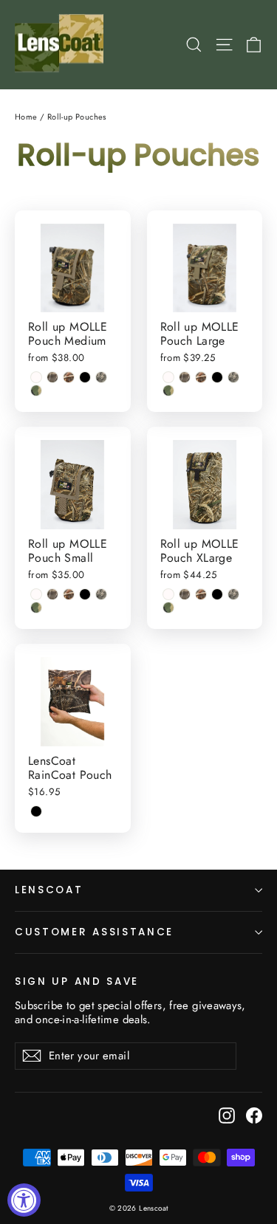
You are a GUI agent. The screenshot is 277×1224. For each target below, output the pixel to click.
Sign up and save (77, 981)
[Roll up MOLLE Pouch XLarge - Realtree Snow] (168, 594)
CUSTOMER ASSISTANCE (94, 932)
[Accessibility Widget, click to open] (24, 1200)
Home (26, 117)
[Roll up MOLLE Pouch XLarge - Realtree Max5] (201, 594)
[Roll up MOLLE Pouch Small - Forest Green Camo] (36, 607)
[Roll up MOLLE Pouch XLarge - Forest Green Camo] (168, 607)
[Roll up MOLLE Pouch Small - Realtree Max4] (52, 594)
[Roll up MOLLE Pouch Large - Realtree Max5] (201, 377)
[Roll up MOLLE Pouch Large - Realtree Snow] (168, 377)
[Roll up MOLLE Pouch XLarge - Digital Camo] (233, 594)
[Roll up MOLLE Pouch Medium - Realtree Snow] (36, 377)
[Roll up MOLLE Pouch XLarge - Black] (217, 594)
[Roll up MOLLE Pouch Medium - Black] (85, 377)
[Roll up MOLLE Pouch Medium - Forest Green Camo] (36, 390)
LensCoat (49, 890)
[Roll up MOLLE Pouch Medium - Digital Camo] (101, 377)
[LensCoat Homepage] (62, 44)
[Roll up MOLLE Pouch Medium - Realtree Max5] (69, 377)
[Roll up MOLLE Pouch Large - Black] (217, 377)
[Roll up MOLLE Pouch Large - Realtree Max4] (184, 377)
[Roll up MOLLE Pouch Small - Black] (85, 594)
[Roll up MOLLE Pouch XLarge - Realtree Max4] (184, 594)
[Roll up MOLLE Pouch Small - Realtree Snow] (36, 594)
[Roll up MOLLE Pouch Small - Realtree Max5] (69, 594)
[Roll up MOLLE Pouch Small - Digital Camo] (101, 594)
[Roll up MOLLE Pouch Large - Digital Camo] (233, 377)
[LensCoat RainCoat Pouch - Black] (36, 811)
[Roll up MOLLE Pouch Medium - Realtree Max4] (52, 377)
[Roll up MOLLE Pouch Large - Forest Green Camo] (168, 390)
